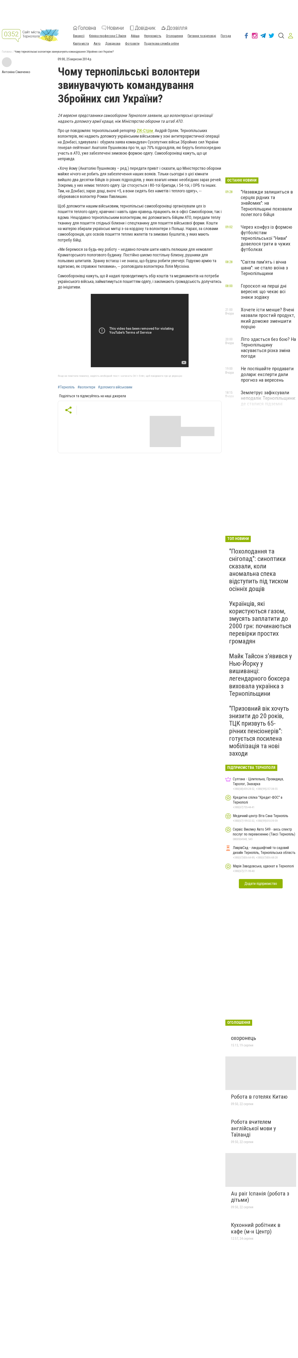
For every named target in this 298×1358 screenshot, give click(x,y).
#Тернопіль (66, 387)
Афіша (135, 36)
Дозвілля (176, 28)
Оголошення (174, 36)
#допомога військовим (115, 387)
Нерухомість (152, 36)
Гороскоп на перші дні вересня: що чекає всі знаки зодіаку (263, 291)
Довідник (145, 28)
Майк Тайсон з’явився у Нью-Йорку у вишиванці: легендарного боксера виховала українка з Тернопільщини (260, 674)
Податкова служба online (161, 43)
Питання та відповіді (202, 36)
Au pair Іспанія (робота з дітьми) (260, 1196)
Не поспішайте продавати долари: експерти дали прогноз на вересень (267, 374)
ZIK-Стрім (145, 130)
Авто (97, 43)
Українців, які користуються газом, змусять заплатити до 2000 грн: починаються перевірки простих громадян (260, 622)
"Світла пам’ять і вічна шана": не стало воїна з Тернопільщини (264, 267)
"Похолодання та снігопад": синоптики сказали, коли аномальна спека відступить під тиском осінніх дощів (258, 570)
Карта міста (81, 43)
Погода (226, 36)
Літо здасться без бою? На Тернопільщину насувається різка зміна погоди (268, 347)
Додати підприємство (260, 883)
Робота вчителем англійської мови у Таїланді (253, 1128)
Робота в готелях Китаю (259, 1096)
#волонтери (86, 387)
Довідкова (112, 43)
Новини (115, 28)
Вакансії (79, 36)
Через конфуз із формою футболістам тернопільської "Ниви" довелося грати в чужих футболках (266, 238)
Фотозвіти (132, 43)
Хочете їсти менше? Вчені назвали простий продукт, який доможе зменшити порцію (268, 318)
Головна (87, 28)
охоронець (243, 1038)
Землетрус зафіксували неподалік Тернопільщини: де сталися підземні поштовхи (268, 401)
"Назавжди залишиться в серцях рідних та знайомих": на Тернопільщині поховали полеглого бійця (267, 203)
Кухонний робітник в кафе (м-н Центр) (255, 1228)
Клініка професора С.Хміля (107, 36)
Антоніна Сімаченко (16, 72)
